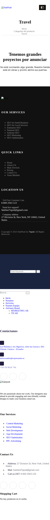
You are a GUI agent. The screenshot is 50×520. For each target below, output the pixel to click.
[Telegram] (32, 485)
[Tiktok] (31, 245)
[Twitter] (12, 245)
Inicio (24, 29)
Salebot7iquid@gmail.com (14, 210)
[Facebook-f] (3, 245)
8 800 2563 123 (9, 203)
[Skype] (22, 485)
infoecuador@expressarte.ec (12, 358)
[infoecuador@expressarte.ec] (2, 354)
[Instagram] (21, 245)
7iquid (31, 232)
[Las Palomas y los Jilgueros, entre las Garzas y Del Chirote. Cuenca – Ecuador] (2, 343)
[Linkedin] (22, 376)
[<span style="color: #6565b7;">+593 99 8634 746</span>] (2, 364)
